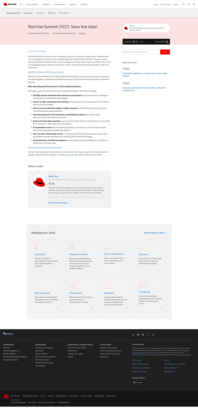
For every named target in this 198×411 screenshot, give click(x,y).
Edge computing (42, 293)
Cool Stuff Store (99, 396)
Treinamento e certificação (44, 348)
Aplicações (109, 293)
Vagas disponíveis (169, 372)
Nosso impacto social (170, 368)
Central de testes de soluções (77, 348)
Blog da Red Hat (13, 13)
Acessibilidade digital (63, 402)
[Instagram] (153, 335)
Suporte (175, 4)
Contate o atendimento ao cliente (110, 351)
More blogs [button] (63, 13)
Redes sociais (104, 357)
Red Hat (132, 26)
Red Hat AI (6, 348)
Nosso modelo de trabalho (140, 364)
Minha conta (39, 351)
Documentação (166, 4)
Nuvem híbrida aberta (114, 254)
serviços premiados (185, 355)
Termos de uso (32, 402)
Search (165, 52)
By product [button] (28, 13)
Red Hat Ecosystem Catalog (44, 363)
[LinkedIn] (133, 335)
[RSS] (167, 41)
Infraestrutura (75, 293)
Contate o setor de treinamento (110, 354)
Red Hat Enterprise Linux (11, 351)
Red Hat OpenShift (9, 354)
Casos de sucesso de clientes (141, 368)
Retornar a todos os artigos (37, 51)
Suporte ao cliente (41, 354)
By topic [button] (40, 13)
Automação (40, 254)
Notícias (166, 360)
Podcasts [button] (51, 13)
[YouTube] (138, 335)
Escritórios (50, 396)
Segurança (143, 254)
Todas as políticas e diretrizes (47, 402)
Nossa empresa (137, 360)
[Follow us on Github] (50, 183)
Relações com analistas (139, 372)
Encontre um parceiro (42, 360)
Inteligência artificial (78, 254)
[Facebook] (143, 335)
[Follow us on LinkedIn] (53, 183)
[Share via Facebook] (133, 41)
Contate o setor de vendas (108, 348)
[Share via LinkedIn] (136, 41)
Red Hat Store (72, 351)
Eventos (82, 33)
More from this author (58, 203)
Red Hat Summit (110, 396)
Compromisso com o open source (174, 364)
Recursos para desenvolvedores (45, 357)
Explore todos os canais (154, 233)
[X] (148, 335)
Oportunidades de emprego (30, 396)
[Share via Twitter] (139, 41)
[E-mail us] (142, 41)
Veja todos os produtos (10, 360)
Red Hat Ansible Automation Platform (15, 357)
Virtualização (144, 292)
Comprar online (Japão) (75, 354)
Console (155, 4)
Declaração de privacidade (18, 402)
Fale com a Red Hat (61, 396)
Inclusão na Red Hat (86, 396)
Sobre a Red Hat (15, 396)
